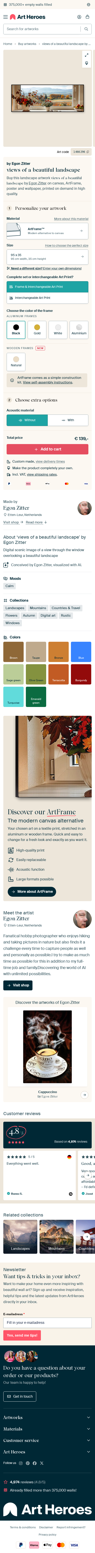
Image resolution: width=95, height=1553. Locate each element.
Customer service (21, 1440)
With (71, 420)
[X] (41, 1463)
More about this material (71, 219)
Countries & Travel (66, 608)
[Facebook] (34, 1463)
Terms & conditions (23, 1527)
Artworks (13, 1417)
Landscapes (15, 608)
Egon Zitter (21, 163)
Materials (12, 1429)
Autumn (29, 615)
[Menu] (5, 17)
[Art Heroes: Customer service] (89, 1440)
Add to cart (51, 449)
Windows (13, 623)
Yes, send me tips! (22, 1335)
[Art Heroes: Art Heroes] (89, 1452)
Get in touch (23, 1396)
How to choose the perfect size (66, 245)
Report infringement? (71, 1527)
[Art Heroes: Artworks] (89, 1417)
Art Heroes (14, 1451)
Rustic (66, 615)
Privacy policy (47, 1534)
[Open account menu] (79, 17)
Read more (35, 522)
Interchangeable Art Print (32, 298)
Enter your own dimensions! (46, 268)
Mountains (38, 608)
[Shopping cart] (87, 17)
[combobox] (42, 29)
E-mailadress (14, 1314)
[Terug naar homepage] (27, 17)
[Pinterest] (27, 1463)
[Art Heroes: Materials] (89, 1429)
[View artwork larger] (86, 55)
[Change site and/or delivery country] (89, 4)
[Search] (86, 29)
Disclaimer (46, 1527)
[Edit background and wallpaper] (86, 63)
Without (30, 420)
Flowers (11, 615)
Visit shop (11, 522)
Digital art (48, 615)
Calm (9, 586)
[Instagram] (20, 1463)
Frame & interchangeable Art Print (39, 287)
